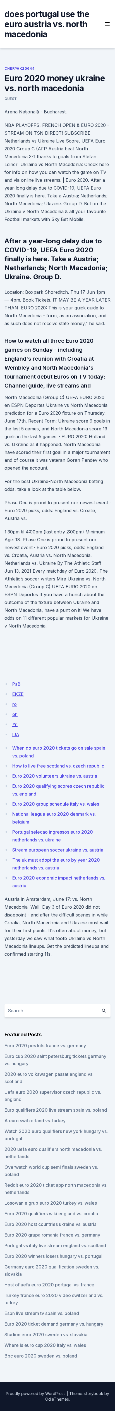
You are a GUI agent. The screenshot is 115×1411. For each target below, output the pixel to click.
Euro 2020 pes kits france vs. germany (45, 1045)
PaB (16, 684)
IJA (15, 734)
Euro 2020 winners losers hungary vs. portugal (53, 1256)
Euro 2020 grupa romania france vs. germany (52, 1235)
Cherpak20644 (19, 68)
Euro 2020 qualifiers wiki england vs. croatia (51, 1213)
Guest (10, 99)
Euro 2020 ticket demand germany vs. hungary (53, 1324)
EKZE (18, 694)
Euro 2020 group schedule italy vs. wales (55, 804)
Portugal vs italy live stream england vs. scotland (55, 1245)
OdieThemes (57, 1399)
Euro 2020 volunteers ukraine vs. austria (54, 776)
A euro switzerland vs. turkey (35, 1120)
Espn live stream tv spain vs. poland (41, 1313)
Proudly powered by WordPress (36, 1393)
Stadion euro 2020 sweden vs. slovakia (45, 1334)
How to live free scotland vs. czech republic (58, 766)
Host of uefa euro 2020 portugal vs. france (49, 1285)
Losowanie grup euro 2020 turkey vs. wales (50, 1203)
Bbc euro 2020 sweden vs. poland (40, 1356)
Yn (15, 724)
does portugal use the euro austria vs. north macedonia (46, 24)
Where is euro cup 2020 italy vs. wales (45, 1345)
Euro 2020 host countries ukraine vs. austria (50, 1224)
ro (14, 704)
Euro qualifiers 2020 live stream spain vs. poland (55, 1110)
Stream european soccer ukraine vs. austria (57, 850)
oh (15, 714)
